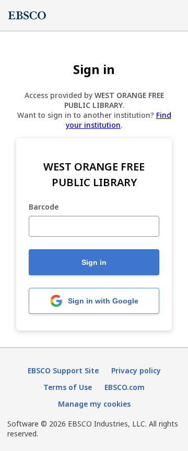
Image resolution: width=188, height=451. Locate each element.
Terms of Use (67, 387)
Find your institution (118, 120)
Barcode (43, 207)
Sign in (94, 262)
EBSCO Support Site (63, 370)
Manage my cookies (94, 404)
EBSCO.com (124, 387)
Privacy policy (136, 370)
